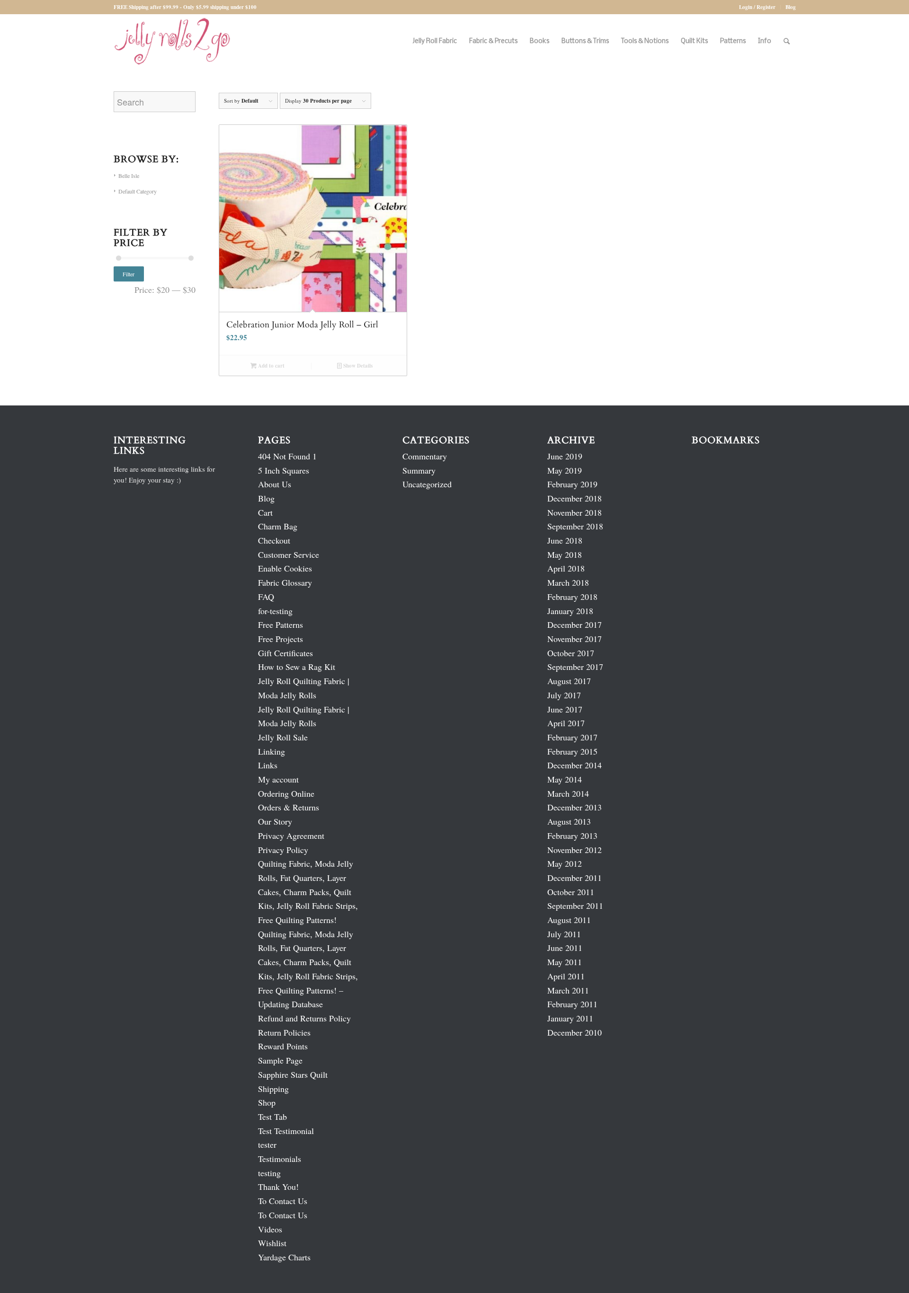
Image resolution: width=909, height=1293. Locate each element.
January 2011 (570, 1018)
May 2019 (564, 470)
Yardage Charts (284, 1257)
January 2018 (570, 610)
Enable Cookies (285, 568)
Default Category (137, 191)
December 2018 (574, 498)
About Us (274, 484)
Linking (271, 751)
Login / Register (757, 7)
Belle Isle (128, 175)
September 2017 (575, 666)
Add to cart (271, 365)
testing (269, 1173)
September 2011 (575, 905)
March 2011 (568, 990)
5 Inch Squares (283, 470)
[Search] (786, 41)
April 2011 (566, 976)
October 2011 (570, 891)
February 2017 (572, 737)
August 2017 (569, 680)
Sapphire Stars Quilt (293, 1074)
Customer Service (288, 554)
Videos (270, 1229)
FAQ (266, 596)
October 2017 (570, 653)
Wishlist (272, 1243)
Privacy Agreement (291, 835)
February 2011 (572, 1004)
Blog (790, 7)
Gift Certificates (285, 653)
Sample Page (280, 1060)
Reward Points (283, 1046)
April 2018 (566, 568)
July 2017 (564, 695)
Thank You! (278, 1186)
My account (278, 779)
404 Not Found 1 (287, 456)
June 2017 (564, 709)
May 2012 (564, 863)
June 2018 (564, 540)
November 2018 (574, 512)
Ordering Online (286, 793)
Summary (419, 470)
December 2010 (574, 1032)
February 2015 (572, 751)
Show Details (357, 365)
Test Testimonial (286, 1130)
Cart (265, 512)
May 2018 (564, 554)
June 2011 (564, 947)
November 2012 (574, 849)
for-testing (275, 610)
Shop (267, 1102)
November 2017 (574, 638)
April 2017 (566, 723)
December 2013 (574, 807)
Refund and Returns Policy (304, 1018)
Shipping (273, 1088)
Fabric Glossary (285, 582)
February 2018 (572, 596)
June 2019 (564, 456)
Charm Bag (277, 526)
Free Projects (280, 638)
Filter (128, 274)
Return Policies (284, 1032)
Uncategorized (427, 484)
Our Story (275, 821)
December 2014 (574, 765)
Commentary (424, 456)
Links (267, 765)
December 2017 (574, 624)
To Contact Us (282, 1200)
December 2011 (574, 877)
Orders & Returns (288, 807)
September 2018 (575, 526)
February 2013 (572, 835)
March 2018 (568, 582)
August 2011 (569, 919)
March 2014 (568, 793)
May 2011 (564, 962)
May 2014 (564, 779)
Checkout (274, 540)
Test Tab (272, 1116)
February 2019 (572, 484)
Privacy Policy (283, 849)
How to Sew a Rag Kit (296, 666)
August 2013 (569, 821)
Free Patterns (280, 624)
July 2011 (564, 934)
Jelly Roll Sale (283, 737)
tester (267, 1144)
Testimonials (279, 1158)
